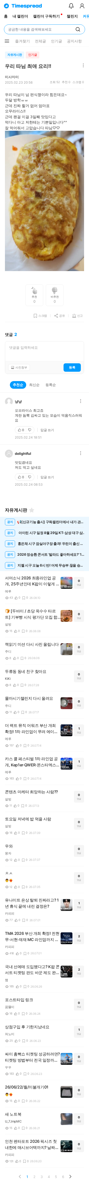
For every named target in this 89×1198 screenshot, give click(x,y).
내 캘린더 (20, 16)
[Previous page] (20, 1177)
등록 (72, 367)
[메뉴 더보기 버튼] (7, 41)
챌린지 (72, 16)
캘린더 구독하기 (46, 16)
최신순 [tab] (34, 385)
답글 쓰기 (47, 430)
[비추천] (30, 429)
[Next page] (70, 1177)
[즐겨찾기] (32, 510)
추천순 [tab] (18, 385)
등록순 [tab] (50, 385)
